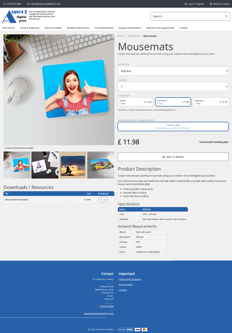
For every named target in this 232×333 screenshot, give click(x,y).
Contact (183, 27)
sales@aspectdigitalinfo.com (99, 313)
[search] (227, 16)
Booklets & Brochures (78, 27)
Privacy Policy (126, 284)
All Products (9, 27)
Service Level (124, 64)
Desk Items (134, 35)
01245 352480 (107, 306)
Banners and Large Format (160, 27)
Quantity (122, 80)
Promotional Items (104, 27)
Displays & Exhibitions (130, 27)
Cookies (123, 289)
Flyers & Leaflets (53, 27)
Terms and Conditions (130, 279)
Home (121, 35)
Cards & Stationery (29, 27)
